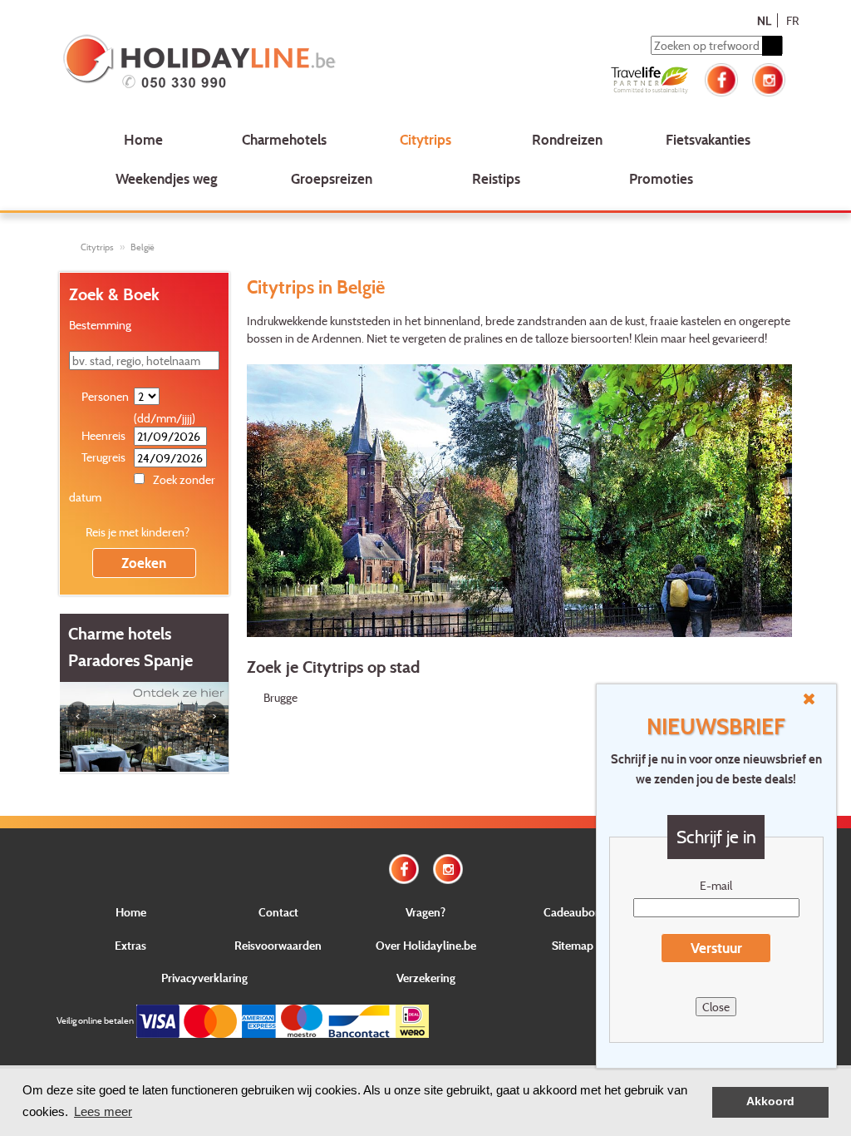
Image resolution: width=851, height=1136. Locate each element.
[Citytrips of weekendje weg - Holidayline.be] (205, 63)
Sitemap (572, 945)
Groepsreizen (331, 178)
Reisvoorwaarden (278, 945)
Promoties (661, 178)
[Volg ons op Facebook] (721, 78)
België (142, 247)
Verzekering (425, 978)
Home (143, 139)
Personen (105, 396)
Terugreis (103, 457)
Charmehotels (284, 139)
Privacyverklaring (204, 978)
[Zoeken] (772, 46)
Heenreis (103, 435)
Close (716, 1007)
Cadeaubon (573, 912)
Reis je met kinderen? (137, 532)
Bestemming (100, 325)
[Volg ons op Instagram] (768, 78)
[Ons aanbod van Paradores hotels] (144, 725)
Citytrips (425, 139)
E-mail (716, 885)
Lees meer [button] (103, 1111)
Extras (130, 945)
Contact (278, 912)
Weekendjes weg (167, 178)
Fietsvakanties (708, 139)
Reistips (496, 178)
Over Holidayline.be (426, 945)
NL (764, 20)
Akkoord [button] (770, 1101)
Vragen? (425, 912)
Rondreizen (567, 139)
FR (792, 20)
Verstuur (716, 947)
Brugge (280, 697)
